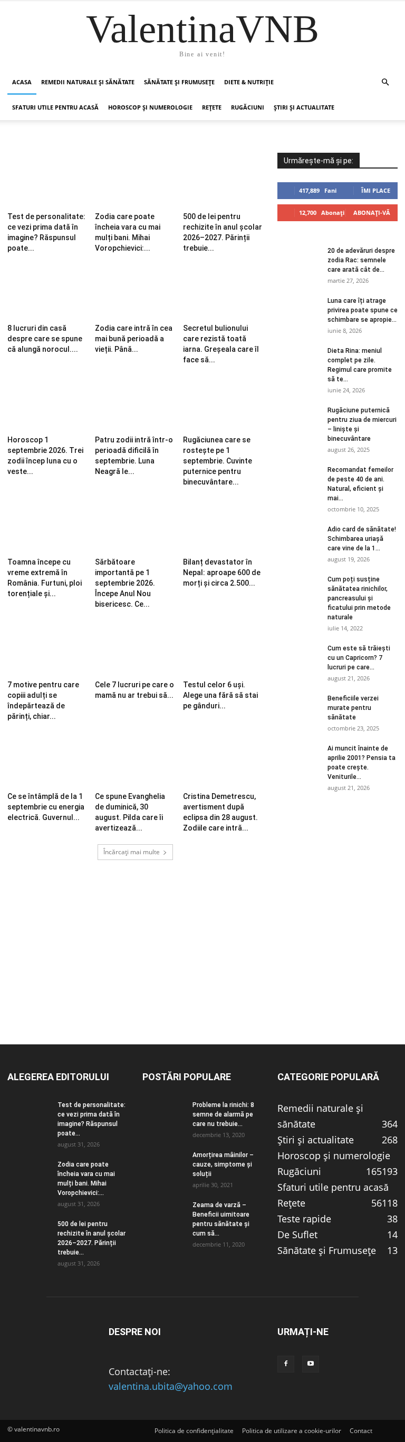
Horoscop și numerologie (150, 107)
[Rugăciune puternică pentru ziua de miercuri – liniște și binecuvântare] (298, 420)
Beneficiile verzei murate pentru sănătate (353, 708)
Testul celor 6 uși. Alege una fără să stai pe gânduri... (220, 695)
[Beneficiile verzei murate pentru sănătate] (298, 708)
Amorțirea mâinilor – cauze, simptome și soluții (223, 1164)
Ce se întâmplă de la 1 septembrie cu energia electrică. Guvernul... (45, 807)
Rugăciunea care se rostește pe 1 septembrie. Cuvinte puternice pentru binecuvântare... (217, 461)
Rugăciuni (247, 107)
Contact (361, 1430)
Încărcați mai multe (131, 851)
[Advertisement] (202, 970)
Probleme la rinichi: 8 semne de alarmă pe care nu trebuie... (223, 1114)
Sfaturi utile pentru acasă (55, 107)
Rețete (211, 107)
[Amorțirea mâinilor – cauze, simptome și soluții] (163, 1165)
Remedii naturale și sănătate (87, 82)
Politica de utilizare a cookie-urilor (291, 1430)
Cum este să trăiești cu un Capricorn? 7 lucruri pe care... (358, 658)
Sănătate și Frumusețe (179, 82)
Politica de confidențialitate (194, 1430)
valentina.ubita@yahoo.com (171, 1386)
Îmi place (375, 190)
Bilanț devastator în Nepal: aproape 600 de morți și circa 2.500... (222, 572)
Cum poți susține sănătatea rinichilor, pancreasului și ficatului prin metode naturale (359, 598)
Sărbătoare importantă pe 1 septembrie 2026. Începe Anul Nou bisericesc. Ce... (125, 583)
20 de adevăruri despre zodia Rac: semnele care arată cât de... (361, 260)
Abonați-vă (371, 212)
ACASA (22, 82)
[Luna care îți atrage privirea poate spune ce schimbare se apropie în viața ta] (298, 310)
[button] (385, 81)
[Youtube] (310, 1364)
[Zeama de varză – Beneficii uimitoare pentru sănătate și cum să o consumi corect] (163, 1215)
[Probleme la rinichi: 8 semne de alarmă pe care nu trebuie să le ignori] (163, 1115)
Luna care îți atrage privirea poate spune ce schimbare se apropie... (362, 310)
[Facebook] (285, 1364)
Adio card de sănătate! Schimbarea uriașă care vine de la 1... (361, 539)
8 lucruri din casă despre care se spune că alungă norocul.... (44, 338)
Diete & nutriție (249, 82)
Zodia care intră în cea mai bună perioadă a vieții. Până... (133, 338)
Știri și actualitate (304, 107)
